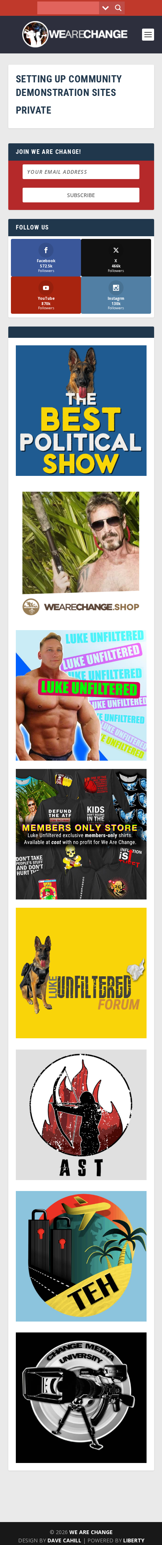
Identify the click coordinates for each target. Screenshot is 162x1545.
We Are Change (91, 1532)
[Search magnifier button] (118, 8)
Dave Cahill (64, 1540)
